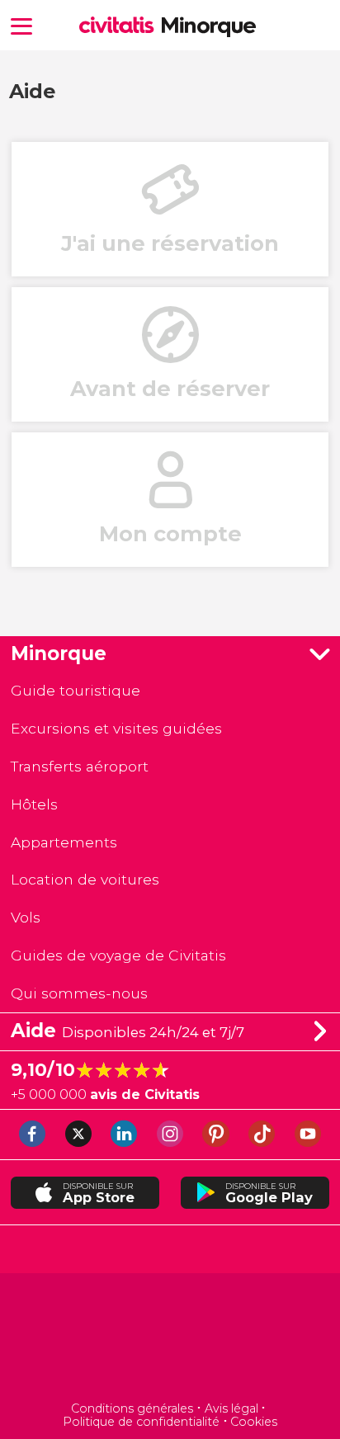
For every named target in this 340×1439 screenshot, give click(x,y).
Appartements (64, 842)
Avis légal (231, 1408)
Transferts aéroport (80, 766)
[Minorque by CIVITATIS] (120, 26)
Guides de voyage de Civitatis (118, 955)
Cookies (253, 1421)
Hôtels (34, 804)
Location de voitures (85, 879)
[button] (21, 25)
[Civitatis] (170, 1339)
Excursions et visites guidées (116, 728)
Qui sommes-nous (79, 993)
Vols (25, 917)
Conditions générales (132, 1408)
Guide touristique (75, 690)
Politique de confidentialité (141, 1421)
